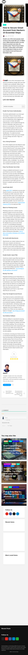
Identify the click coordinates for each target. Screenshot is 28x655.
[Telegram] (17, 513)
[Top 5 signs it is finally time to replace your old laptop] (8, 559)
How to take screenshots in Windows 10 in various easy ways (14, 233)
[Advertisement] (14, 542)
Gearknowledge (15, 651)
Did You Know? (7, 464)
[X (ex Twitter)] (14, 513)
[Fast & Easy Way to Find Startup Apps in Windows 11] (14, 494)
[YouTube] (6, 513)
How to (5, 441)
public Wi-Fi (9, 190)
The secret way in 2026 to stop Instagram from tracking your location (16, 528)
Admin (6, 36)
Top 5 (21, 441)
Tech (5, 24)
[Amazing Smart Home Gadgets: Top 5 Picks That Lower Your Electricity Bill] (14, 471)
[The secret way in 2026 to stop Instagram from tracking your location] (8, 526)
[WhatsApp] (17, 638)
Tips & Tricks (15, 441)
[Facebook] (10, 513)
